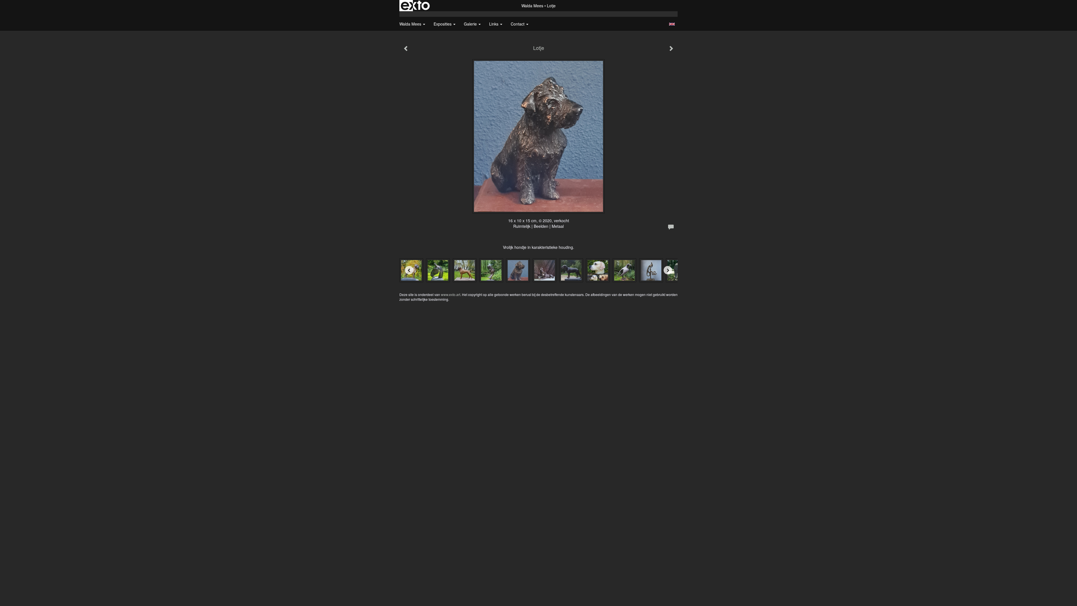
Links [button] (494, 24)
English (672, 24)
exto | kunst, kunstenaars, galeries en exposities (415, 5)
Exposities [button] (443, 24)
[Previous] (409, 270)
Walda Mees (532, 5)
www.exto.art (450, 294)
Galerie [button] (471, 24)
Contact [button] (518, 24)
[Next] (668, 270)
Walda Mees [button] (410, 24)
